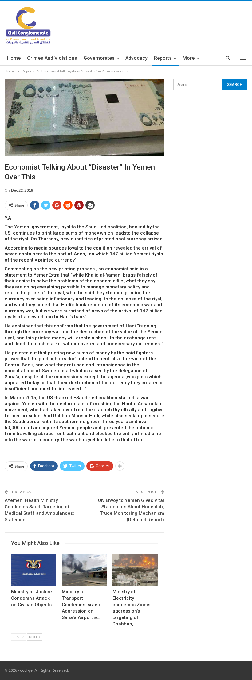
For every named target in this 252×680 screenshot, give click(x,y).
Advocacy (136, 58)
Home (14, 58)
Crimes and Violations (52, 58)
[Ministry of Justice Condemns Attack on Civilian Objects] (33, 570)
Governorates (99, 58)
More (189, 58)
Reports (163, 58)
